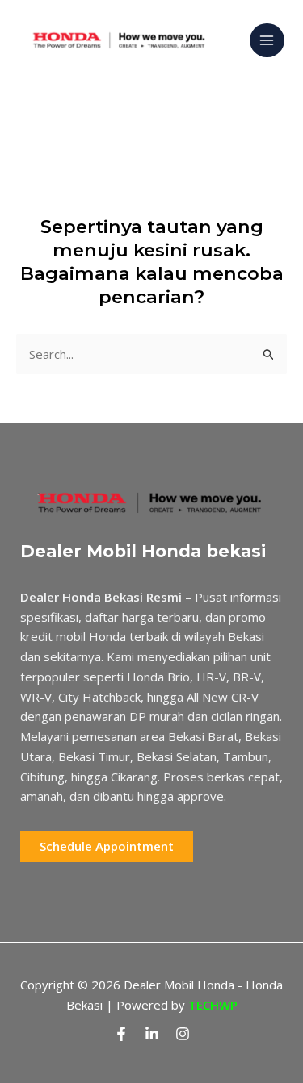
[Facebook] (121, 1034)
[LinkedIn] (152, 1034)
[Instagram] (182, 1034)
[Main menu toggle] (267, 40)
